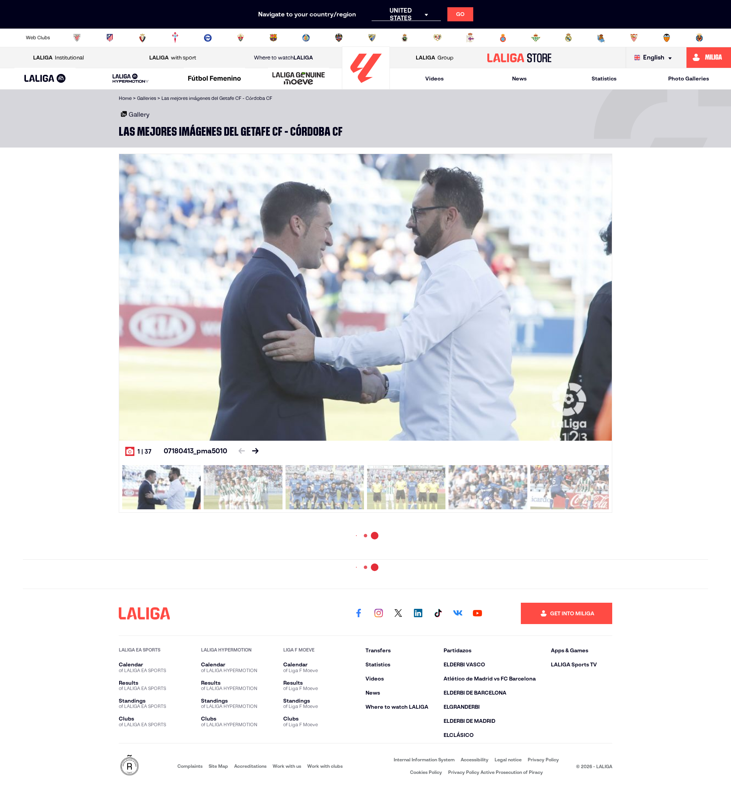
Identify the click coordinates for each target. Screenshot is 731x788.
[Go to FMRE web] (129, 766)
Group (434, 58)
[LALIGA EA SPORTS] (45, 79)
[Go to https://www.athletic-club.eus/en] (77, 37)
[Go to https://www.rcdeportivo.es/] (470, 37)
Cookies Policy (426, 772)
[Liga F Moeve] (214, 79)
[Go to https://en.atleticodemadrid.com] (109, 37)
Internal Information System (424, 759)
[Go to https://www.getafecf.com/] (306, 37)
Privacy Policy (543, 759)
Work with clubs (325, 766)
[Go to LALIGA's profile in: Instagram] (378, 613)
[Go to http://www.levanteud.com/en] (339, 37)
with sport (172, 58)
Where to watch (283, 58)
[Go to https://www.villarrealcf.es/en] (699, 37)
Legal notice (508, 759)
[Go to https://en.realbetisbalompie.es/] (535, 37)
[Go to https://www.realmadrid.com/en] (568, 37)
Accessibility (474, 759)
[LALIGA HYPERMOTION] (130, 79)
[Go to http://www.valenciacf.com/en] (666, 37)
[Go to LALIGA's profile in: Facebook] (359, 613)
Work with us (287, 766)
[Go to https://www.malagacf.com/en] (372, 37)
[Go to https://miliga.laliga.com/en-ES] (708, 57)
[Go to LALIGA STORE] (519, 57)
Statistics (604, 78)
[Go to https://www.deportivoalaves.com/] (208, 37)
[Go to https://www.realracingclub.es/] (404, 37)
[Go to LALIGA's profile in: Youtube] (477, 613)
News (519, 78)
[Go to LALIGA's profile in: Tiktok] (438, 613)
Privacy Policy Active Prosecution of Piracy (495, 772)
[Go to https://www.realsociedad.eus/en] (601, 37)
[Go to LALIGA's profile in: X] (398, 613)
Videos (434, 78)
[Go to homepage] (365, 86)
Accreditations (250, 766)
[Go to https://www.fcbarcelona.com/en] (273, 37)
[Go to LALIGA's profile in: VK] (457, 613)
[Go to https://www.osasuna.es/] (142, 37)
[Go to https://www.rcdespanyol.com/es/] (503, 37)
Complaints (190, 766)
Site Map (218, 766)
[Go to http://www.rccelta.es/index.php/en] (175, 37)
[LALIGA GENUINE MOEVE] (298, 79)
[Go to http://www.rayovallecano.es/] (437, 37)
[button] (45, 78)
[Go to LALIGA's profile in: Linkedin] (418, 613)
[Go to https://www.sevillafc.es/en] (634, 37)
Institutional (58, 58)
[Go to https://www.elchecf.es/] (240, 37)
